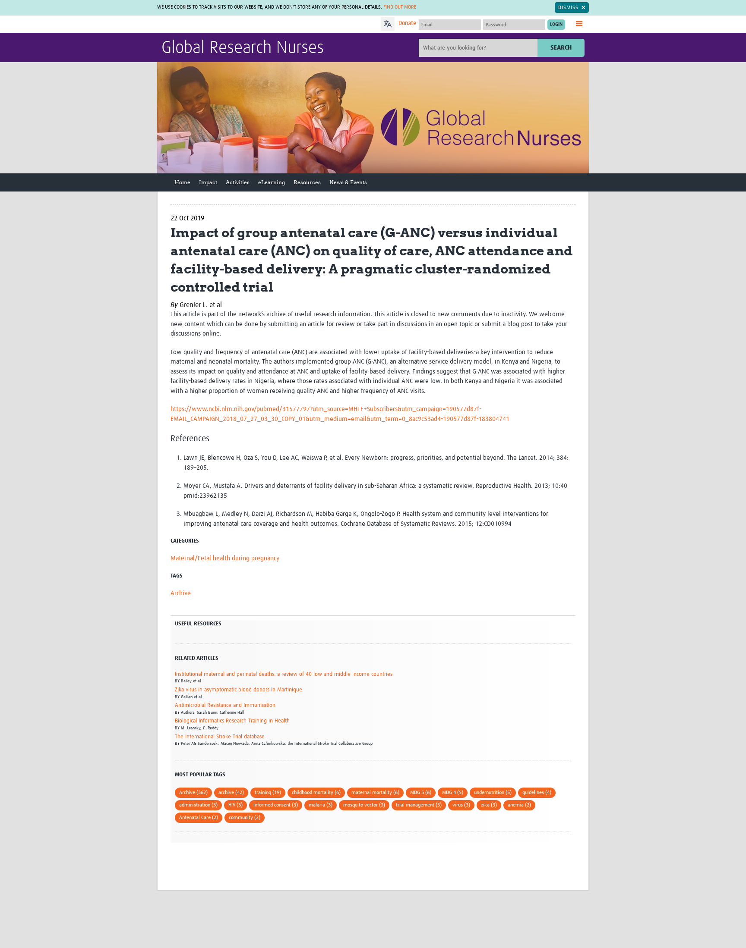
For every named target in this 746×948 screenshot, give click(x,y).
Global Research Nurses (242, 48)
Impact (208, 182)
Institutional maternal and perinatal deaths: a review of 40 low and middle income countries (283, 674)
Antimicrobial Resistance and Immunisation (225, 705)
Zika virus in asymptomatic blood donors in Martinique (238, 690)
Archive (181, 593)
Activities (238, 182)
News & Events (348, 182)
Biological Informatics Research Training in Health (232, 721)
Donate (407, 23)
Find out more (399, 7)
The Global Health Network (226, 24)
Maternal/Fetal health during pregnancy (225, 558)
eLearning (271, 182)
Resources (307, 182)
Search (561, 47)
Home (182, 182)
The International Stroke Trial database (220, 737)
